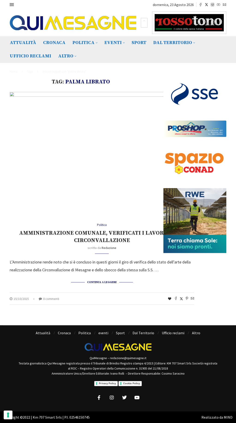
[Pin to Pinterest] (187, 299)
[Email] (224, 4)
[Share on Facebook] (175, 299)
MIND (228, 417)
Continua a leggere (102, 282)
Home (13, 72)
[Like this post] (169, 299)
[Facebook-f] (99, 397)
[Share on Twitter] (181, 299)
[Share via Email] (192, 299)
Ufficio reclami (30, 56)
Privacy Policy (107, 383)
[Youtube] (218, 4)
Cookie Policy (131, 383)
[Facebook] (200, 4)
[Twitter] (206, 4)
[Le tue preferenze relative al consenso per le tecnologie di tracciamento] (8, 415)
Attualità (23, 43)
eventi (113, 43)
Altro (65, 56)
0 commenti (51, 299)
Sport (139, 43)
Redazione (109, 248)
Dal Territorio (172, 43)
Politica (83, 43)
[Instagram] (212, 4)
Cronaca (54, 43)
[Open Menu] (12, 5)
